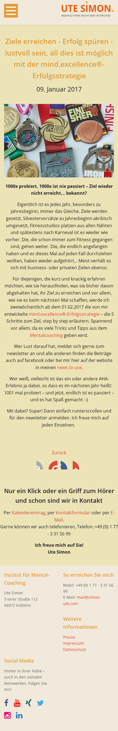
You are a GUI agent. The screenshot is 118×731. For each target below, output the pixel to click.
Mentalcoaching (46, 335)
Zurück (59, 453)
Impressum (73, 643)
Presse (69, 637)
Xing (77, 465)
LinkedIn (65, 465)
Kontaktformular (73, 513)
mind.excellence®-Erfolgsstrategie (64, 314)
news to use (69, 367)
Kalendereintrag (28, 513)
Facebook (40, 465)
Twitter (53, 465)
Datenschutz (74, 649)
